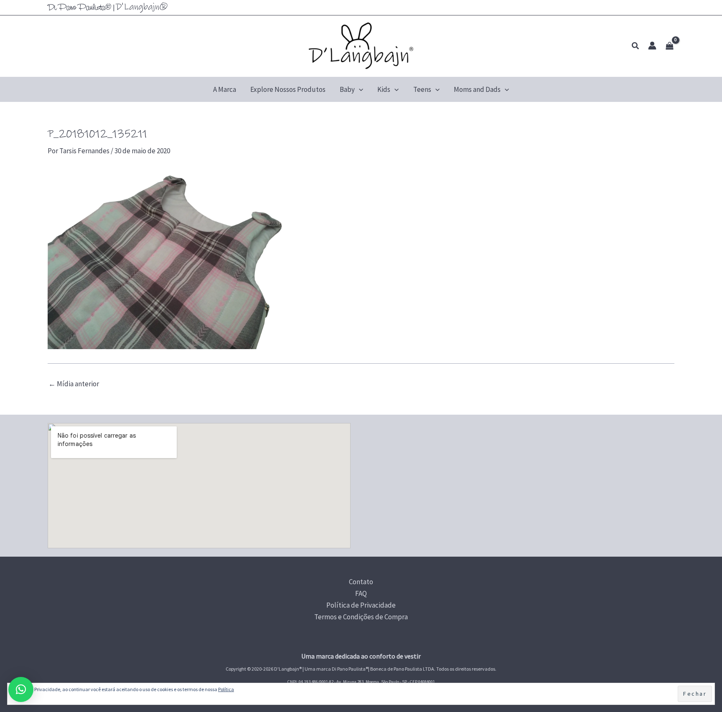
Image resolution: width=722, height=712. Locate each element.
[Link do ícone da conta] (652, 45)
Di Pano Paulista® (80, 8)
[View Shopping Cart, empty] (669, 46)
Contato (361, 581)
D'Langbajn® (142, 7)
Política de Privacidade (361, 605)
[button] (636, 46)
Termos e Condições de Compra (361, 616)
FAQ (361, 593)
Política (226, 689)
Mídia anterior (73, 384)
